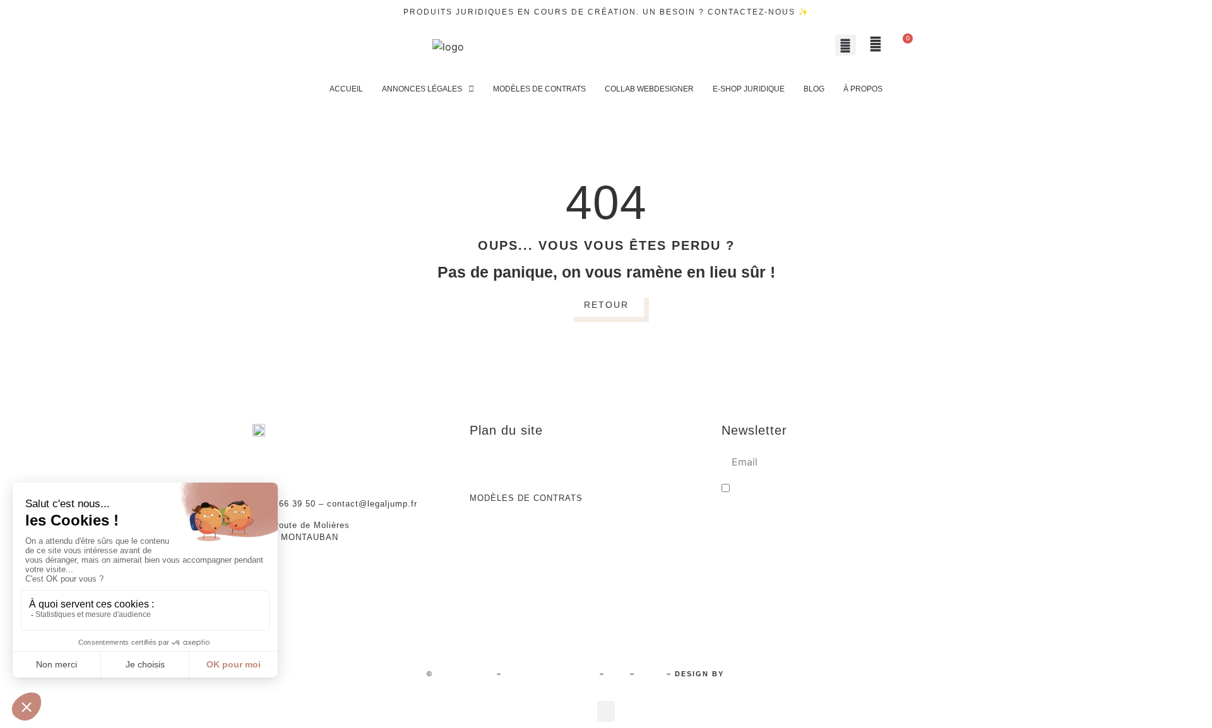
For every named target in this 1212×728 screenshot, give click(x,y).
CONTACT (650, 519)
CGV (617, 674)
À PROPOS (862, 89)
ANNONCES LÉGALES (422, 89)
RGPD (650, 674)
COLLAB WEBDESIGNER (649, 89)
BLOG (814, 89)
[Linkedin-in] (323, 46)
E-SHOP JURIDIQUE (749, 89)
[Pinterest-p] (374, 46)
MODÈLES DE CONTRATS (539, 89)
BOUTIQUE (653, 455)
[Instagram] (298, 46)
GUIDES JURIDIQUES (517, 519)
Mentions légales (551, 674)
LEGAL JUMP (465, 674)
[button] (845, 45)
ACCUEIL (346, 89)
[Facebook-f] (349, 46)
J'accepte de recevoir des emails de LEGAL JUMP (839, 489)
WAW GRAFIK (756, 674)
